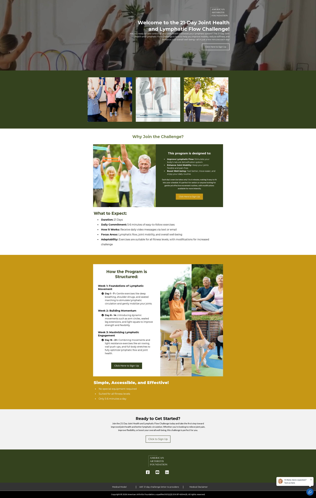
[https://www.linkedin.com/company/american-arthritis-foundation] (167, 472)
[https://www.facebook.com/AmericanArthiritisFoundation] (148, 472)
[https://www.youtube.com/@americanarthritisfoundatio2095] (158, 472)
